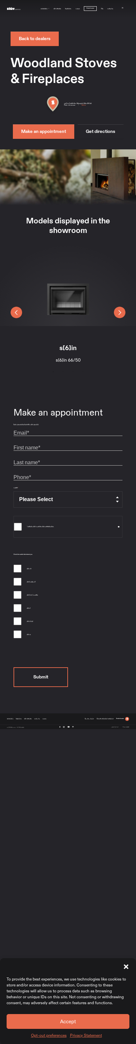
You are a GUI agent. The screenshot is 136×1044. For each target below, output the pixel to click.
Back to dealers (35, 39)
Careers (78, 8)
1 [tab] (53, 372)
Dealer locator (90, 8)
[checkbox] (68, 603)
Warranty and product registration (105, 718)
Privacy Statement (86, 1035)
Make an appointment (43, 131)
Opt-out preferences (49, 1035)
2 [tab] (63, 372)
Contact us (110, 8)
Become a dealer (89, 718)
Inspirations (68, 8)
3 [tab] (73, 372)
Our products (44, 8)
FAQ (102, 8)
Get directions (100, 131)
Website (84, 105)
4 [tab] (83, 372)
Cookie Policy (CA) (115, 726)
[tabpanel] (68, 306)
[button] (126, 966)
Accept (68, 1021)
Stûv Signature (57, 8)
